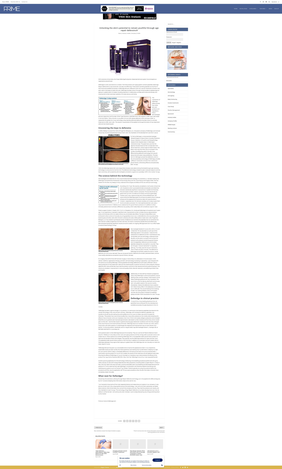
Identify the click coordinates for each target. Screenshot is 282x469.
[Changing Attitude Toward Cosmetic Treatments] (121, 444)
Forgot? (174, 42)
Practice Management (174, 110)
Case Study (171, 106)
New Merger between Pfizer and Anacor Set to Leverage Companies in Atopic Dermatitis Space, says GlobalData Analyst (137, 453)
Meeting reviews (172, 128)
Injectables (171, 88)
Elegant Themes (105, 467)
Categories (252, 8)
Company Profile (135, 33)
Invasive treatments (173, 103)
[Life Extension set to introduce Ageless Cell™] (155, 444)
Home (235, 8)
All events (169, 80)
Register (179, 42)
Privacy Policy (175, 467)
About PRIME (5, 2)
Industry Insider (126, 33)
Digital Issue (243, 8)
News (270, 8)
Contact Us (24, 2)
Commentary (171, 132)
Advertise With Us (15, 2)
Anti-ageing (171, 95)
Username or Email (171, 32)
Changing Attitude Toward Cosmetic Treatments (120, 451)
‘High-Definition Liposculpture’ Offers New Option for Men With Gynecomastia (102, 453)
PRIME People (171, 124)
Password (169, 37)
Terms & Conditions (165, 467)
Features (262, 8)
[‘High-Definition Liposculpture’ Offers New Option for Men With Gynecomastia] (103, 444)
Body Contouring (172, 99)
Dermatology (171, 92)
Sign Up (276, 8)
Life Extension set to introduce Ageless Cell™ (153, 451)
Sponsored (171, 113)
